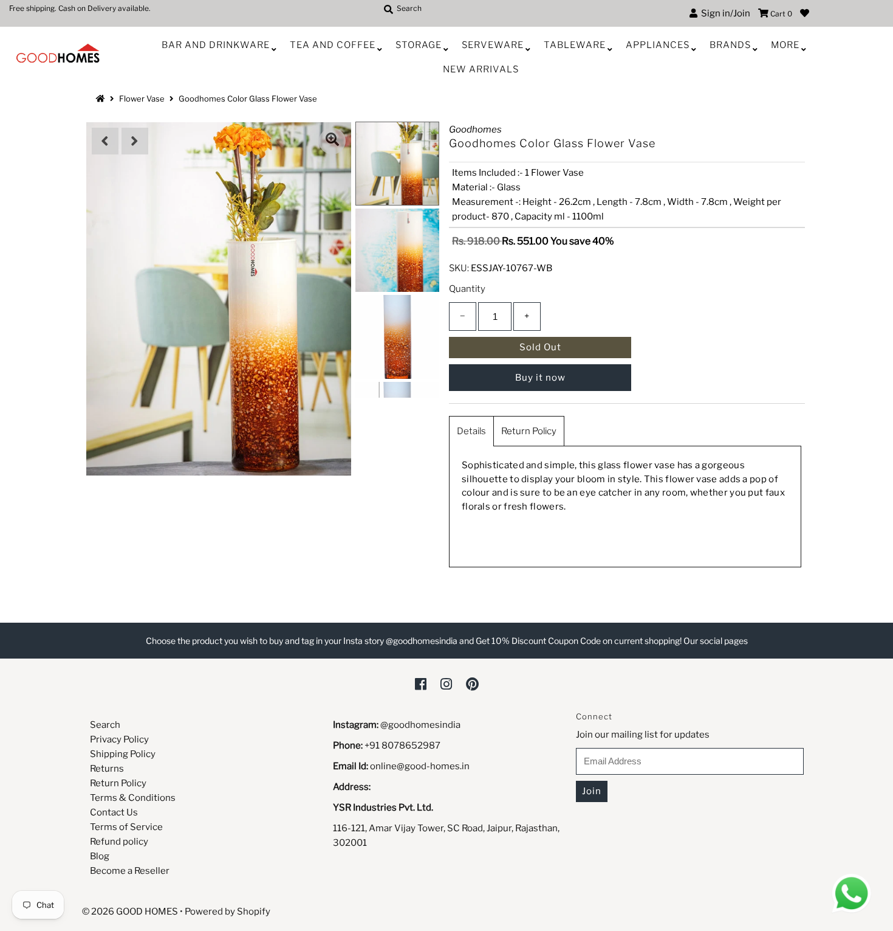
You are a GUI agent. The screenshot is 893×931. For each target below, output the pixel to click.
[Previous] (105, 141)
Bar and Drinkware (216, 45)
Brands (730, 45)
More (785, 45)
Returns (107, 768)
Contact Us (114, 812)
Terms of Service (126, 827)
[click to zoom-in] (332, 141)
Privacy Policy (119, 739)
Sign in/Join (723, 13)
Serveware (493, 45)
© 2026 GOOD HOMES (130, 911)
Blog (99, 856)
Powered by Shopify (227, 911)
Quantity (467, 288)
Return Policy (528, 431)
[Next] (134, 141)
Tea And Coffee (332, 45)
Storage (418, 45)
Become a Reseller (129, 870)
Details (471, 431)
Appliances (657, 45)
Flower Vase (142, 98)
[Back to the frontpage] (102, 98)
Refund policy (119, 841)
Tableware (575, 45)
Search (105, 724)
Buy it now (540, 377)
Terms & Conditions (133, 797)
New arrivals (481, 69)
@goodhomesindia (420, 724)
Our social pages (715, 640)
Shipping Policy (123, 754)
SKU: (459, 268)
